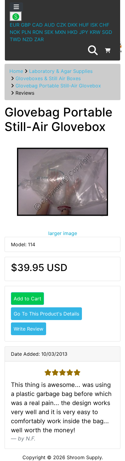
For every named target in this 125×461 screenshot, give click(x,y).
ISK (94, 25)
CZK (61, 25)
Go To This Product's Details (46, 314)
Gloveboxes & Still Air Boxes (48, 78)
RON (37, 32)
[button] (93, 50)
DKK (72, 25)
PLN (26, 32)
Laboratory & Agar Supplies (61, 71)
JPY (83, 32)
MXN (60, 32)
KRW (95, 32)
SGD (107, 32)
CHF (104, 25)
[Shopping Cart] (107, 50)
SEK (48, 32)
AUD (49, 25)
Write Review (28, 329)
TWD (15, 39)
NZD (27, 39)
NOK (15, 32)
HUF (84, 25)
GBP (26, 25)
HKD (72, 32)
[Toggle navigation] (16, 6)
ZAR (39, 39)
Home (16, 71)
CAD (37, 25)
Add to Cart (27, 299)
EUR (14, 25)
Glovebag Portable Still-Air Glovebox (58, 86)
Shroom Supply (84, 457)
